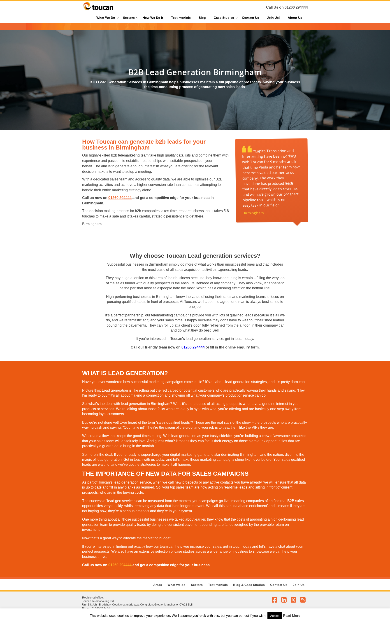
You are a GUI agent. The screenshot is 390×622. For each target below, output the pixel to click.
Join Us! (299, 585)
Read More (291, 615)
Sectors (197, 585)
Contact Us (278, 585)
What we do (176, 585)
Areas (157, 585)
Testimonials (218, 585)
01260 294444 (296, 7)
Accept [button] (274, 615)
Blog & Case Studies (249, 585)
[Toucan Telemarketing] (98, 10)
